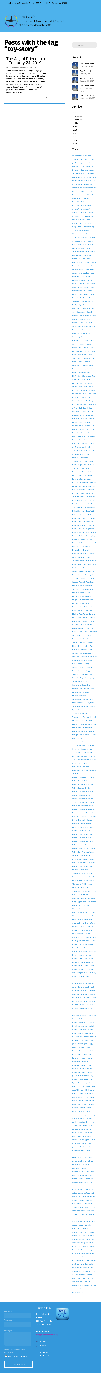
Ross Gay (84, 649)
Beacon (80, 287)
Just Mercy (82, 472)
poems (74, 1133)
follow (92, 1022)
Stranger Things (87, 699)
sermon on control (78, 1200)
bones (88, 941)
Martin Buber (76, 525)
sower (80, 1221)
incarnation (85, 1061)
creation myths (77, 983)
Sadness (91, 649)
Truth (79, 752)
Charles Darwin (85, 319)
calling (74, 951)
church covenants (87, 962)
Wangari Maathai (78, 887)
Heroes (87, 426)
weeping (89, 1275)
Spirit (81, 689)
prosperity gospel (78, 1150)
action (79, 923)
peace (91, 1125)
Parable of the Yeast (86, 600)
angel (89, 927)
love (81, 1093)
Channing (90, 312)
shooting (75, 1214)
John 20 (82, 454)
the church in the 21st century (82, 1250)
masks (74, 1097)
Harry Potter (82, 422)
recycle (85, 1157)
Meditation (75, 539)
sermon (87, 1207)
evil (91, 1008)
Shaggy (88, 671)
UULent (74, 763)
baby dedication (87, 930)
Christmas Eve (86, 330)
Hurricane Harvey (87, 433)
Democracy (80, 344)
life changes (86, 1086)
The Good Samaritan (85, 724)
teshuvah (85, 1246)
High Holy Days (85, 429)
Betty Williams (77, 291)
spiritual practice (89, 1221)
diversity (84, 990)
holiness (75, 1051)
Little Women (81, 490)
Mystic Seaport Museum (80, 554)
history (89, 1047)
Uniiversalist (76, 767)
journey (90, 1072)
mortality (82, 1108)
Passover (75, 607)
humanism (75, 1058)
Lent (73, 482)
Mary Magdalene (88, 529)
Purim (77, 625)
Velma (86, 877)
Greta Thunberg (88, 411)
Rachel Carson (82, 632)
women (93, 1285)
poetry (80, 1133)
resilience (75, 1168)
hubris (79, 1054)
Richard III (75, 646)
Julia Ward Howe (78, 468)
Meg (90, 539)
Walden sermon (87, 884)
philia (83, 1129)
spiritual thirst (76, 1228)
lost (78, 1093)
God (80, 408)
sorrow (74, 1221)
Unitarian (86, 859)
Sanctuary (75, 657)
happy (91, 1044)
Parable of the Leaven (87, 589)
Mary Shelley (76, 532)
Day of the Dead (84, 340)
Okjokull (80, 575)
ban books (80, 934)
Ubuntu (84, 763)
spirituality (86, 1228)
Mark (93, 518)
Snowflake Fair (86, 681)
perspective (76, 1129)
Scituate (84, 660)
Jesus (85, 451)
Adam (83, 248)
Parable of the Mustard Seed (81, 593)
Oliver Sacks (84, 578)
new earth (82, 1111)
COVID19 (75, 308)
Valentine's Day (77, 873)
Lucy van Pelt (89, 500)
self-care (87, 1193)
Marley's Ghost (77, 522)
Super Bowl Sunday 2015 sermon (83, 706)
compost (81, 976)
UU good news (82, 756)
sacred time (88, 1182)
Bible (84, 291)
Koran (74, 475)
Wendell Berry (86, 891)
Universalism (81, 863)
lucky (86, 1093)
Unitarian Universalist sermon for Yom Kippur (82, 823)
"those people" (85, 209)
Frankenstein (76, 394)
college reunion (82, 973)
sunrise (81, 1239)
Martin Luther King (88, 525)
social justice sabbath (85, 1218)
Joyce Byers (87, 465)
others (89, 1118)
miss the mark (83, 1101)
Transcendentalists (78, 745)
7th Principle (76, 230)
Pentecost (81, 610)
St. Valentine (76, 692)
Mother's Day (76, 550)
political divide (77, 1136)
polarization (88, 1133)
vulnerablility (87, 1271)
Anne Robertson (77, 269)
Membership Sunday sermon (82, 543)
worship (80, 1292)
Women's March (83, 912)
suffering (75, 1239)
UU (80, 763)
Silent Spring (89, 678)
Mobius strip (86, 546)
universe (86, 1268)
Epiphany (83, 369)
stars (81, 1232)
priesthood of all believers (85, 1147)
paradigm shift (83, 1122)
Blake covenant (84, 294)
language (85, 1083)
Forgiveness (90, 390)
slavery (74, 1218)
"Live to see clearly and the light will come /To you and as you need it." (84, 180)
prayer (90, 1143)
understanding (77, 1268)
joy (92, 1076)
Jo (93, 465)
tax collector (76, 1246)
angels (83, 927)
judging (74, 1079)
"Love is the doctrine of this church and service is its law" (84, 187)
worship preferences (79, 1289)
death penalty (89, 987)
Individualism (87, 440)
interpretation (82, 1072)
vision (92, 1268)
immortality (89, 1058)
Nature (88, 561)
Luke (78, 507)
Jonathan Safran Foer (79, 461)
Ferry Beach (82, 379)
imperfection (76, 1061)
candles (81, 955)
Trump (74, 752)
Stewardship (76, 699)
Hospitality (75, 433)
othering (83, 1118)
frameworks (82, 1030)
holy (80, 1051)
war (94, 1271)
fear (73, 1015)
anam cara (75, 927)
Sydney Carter (77, 710)
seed (91, 1189)
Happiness (84, 419)
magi (91, 1093)
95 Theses (85, 230)
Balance (82, 280)
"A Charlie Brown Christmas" (81, 156)
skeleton (92, 1214)
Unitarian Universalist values (82, 838)
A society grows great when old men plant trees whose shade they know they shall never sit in (83, 241)
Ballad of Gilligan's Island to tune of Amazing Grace (84, 283)
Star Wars (85, 692)
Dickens (88, 344)
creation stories (88, 983)
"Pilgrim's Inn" (82, 191)
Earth (82, 351)
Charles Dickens (77, 323)
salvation (82, 1186)
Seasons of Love (78, 667)
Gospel (85, 408)
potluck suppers (84, 1140)
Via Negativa (76, 884)
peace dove (83, 1125)
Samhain (75, 653)
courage (82, 980)
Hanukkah (75, 419)
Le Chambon (87, 475)
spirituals (75, 1232)
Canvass (83, 308)
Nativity (82, 561)
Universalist (91, 863)
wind (84, 1278)
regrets (74, 1161)
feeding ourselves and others (86, 1015)
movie (89, 1108)
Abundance (76, 248)
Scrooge (87, 664)
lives (73, 1093)
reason (84, 1154)
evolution (75, 1012)
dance (74, 987)
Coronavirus (85, 337)
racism (87, 1150)
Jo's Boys (75, 454)
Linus (90, 486)
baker (74, 934)
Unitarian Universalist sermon (82, 834)
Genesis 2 (83, 401)
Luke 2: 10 (86, 504)
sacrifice (75, 1186)
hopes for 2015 (89, 1051)
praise (84, 1143)
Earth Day (75, 351)
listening (91, 1090)
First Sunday (81, 390)
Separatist (88, 667)
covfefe (88, 980)
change (85, 958)
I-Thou (74, 440)
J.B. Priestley (76, 447)
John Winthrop (84, 458)
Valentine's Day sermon (80, 870)
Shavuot (75, 674)
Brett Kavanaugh (87, 301)
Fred (94, 394)
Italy (92, 443)
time (88, 1257)
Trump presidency (87, 749)
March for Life (90, 511)
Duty (91, 347)
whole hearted (77, 1278)
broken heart (76, 948)
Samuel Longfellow (86, 653)
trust (78, 1264)
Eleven (80, 362)
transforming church (79, 1260)
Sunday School (90, 703)
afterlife (92, 923)
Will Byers (86, 902)
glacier (87, 1040)
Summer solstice (77, 703)
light (85, 1090)
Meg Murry (84, 539)
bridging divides (87, 944)
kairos (86, 1079)
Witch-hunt (86, 905)
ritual (82, 1175)
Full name (8, 1311)
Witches (75, 909)
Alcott (87, 252)
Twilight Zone (87, 752)
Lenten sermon (89, 479)
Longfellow (90, 490)
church (74, 966)
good (92, 1040)
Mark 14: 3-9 (86, 518)
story (79, 1236)
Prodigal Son (82, 617)
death (74, 990)
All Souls (79, 255)
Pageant (82, 582)
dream (89, 998)
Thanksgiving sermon (79, 713)
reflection (92, 1157)
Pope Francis (83, 614)
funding (80, 1033)
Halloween (90, 415)
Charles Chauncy (78, 316)
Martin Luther (76, 529)
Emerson (75, 369)
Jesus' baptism (77, 451)
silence (81, 1214)
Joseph (79, 465)
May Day (92, 536)
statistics (91, 1232)
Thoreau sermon (84, 735)
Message (7, 1331)
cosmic (87, 976)
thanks (91, 1246)
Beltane (86, 287)
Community (76, 337)
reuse (83, 1172)
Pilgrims (75, 614)
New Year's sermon (84, 564)
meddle (91, 1097)
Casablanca (81, 312)
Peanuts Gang (85, 607)
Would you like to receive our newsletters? (15, 1351)
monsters (75, 1108)
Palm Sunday (90, 582)
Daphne (75, 340)
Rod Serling (84, 646)
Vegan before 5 (89, 873)
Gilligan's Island (82, 404)
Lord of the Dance (78, 493)
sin (87, 1214)
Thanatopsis (87, 710)
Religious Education (86, 642)
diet (78, 990)
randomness (76, 1154)
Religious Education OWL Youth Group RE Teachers (83, 639)
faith (81, 1012)
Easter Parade (82, 355)
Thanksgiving (76, 717)
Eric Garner (91, 369)
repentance (85, 1165)
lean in (91, 1083)
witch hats (87, 1282)
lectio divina (76, 1086)
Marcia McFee (87, 514)
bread (94, 941)
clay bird (81, 966)
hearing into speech (79, 1047)
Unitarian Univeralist (84, 774)
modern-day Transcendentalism (83, 1104)
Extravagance (86, 376)
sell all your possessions (87, 1196)
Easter (79, 358)
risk (78, 1175)
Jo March (92, 451)
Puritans (87, 628)
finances (75, 1019)
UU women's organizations (87, 760)
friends (74, 1033)
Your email (8, 1320)
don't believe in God (79, 998)
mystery (74, 1111)
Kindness (91, 472)
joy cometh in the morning (81, 1076)
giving (81, 1040)
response (83, 1168)
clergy (87, 966)
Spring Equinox (89, 689)
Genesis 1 (75, 401)
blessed (82, 941)
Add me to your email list (18, 1356)
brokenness (86, 948)
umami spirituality (87, 1264)
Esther (74, 372)
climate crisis (83, 969)
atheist (74, 930)
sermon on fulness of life (84, 1204)
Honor (93, 429)
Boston (85, 298)
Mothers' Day (86, 550)
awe (79, 930)
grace (74, 1044)
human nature (87, 1054)
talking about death (87, 1243)
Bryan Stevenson (84, 305)
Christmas (86, 333)
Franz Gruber (86, 394)
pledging (89, 1129)
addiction (86, 923)
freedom (90, 1030)
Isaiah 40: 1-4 (85, 443)
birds (82, 937)
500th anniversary (88, 227)
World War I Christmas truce (81, 916)
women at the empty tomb (80, 1285)
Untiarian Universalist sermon (82, 866)
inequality (75, 1065)
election (82, 1005)
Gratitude (92, 408)
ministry (74, 1101)
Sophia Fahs (76, 685)
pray (73, 1147)
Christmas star (77, 333)
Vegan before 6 (77, 877)
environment (84, 1008)
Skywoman (76, 681)
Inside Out (75, 443)
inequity (82, 1065)
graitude (80, 1044)
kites (78, 1083)
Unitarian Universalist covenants (83, 809)
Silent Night (80, 678)
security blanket (83, 1189)
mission (92, 1101)
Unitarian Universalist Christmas (83, 792)
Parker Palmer (84, 603)
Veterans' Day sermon (86, 880)
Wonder (92, 912)
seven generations (87, 1211)
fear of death (88, 1012)
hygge (83, 1058)
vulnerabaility (76, 1271)
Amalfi (87, 262)
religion (90, 1161)
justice (81, 1079)
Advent (89, 248)
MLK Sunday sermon (88, 507)
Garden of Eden (86, 397)
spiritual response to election (82, 1225)
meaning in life (83, 1097)
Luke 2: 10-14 (77, 504)
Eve (79, 376)
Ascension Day (84, 273)
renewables (76, 1165)
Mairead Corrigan (78, 511)
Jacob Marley (86, 447)
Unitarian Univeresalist (80, 777)
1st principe (83, 213)
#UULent (75, 213)
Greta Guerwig (77, 411)
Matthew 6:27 (83, 536)
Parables (75, 603)
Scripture (79, 664)
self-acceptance (77, 1193)
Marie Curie (76, 518)
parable (74, 1122)
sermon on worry (78, 1207)
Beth (92, 287)
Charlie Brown (83, 326)
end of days (91, 1005)
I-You (79, 440)
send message (18, 1364)
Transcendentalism (78, 742)
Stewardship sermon (79, 696)
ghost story (79, 1037)
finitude (81, 1019)
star (85, 1232)
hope (74, 1054)
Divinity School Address (80, 347)
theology (82, 1257)
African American (78, 252)
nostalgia (84, 1115)
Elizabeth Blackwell (87, 365)
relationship (82, 1161)
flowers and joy (84, 1022)
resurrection (76, 1172)
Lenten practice (77, 479)
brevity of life (76, 944)
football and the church (80, 1026)
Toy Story (80, 738)
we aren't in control (78, 1275)
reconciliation (76, 1157)
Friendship (75, 397)
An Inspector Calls (89, 266)
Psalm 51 (85, 621)
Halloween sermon (78, 415)
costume (75, 980)
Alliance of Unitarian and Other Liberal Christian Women (81, 258)
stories (74, 1236)
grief (85, 1044)
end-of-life (75, 1008)
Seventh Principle (78, 671)
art (93, 927)
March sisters (76, 514)
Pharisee (89, 610)
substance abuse (88, 1236)
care (80, 958)
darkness (81, 987)
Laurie (80, 475)
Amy (79, 266)
